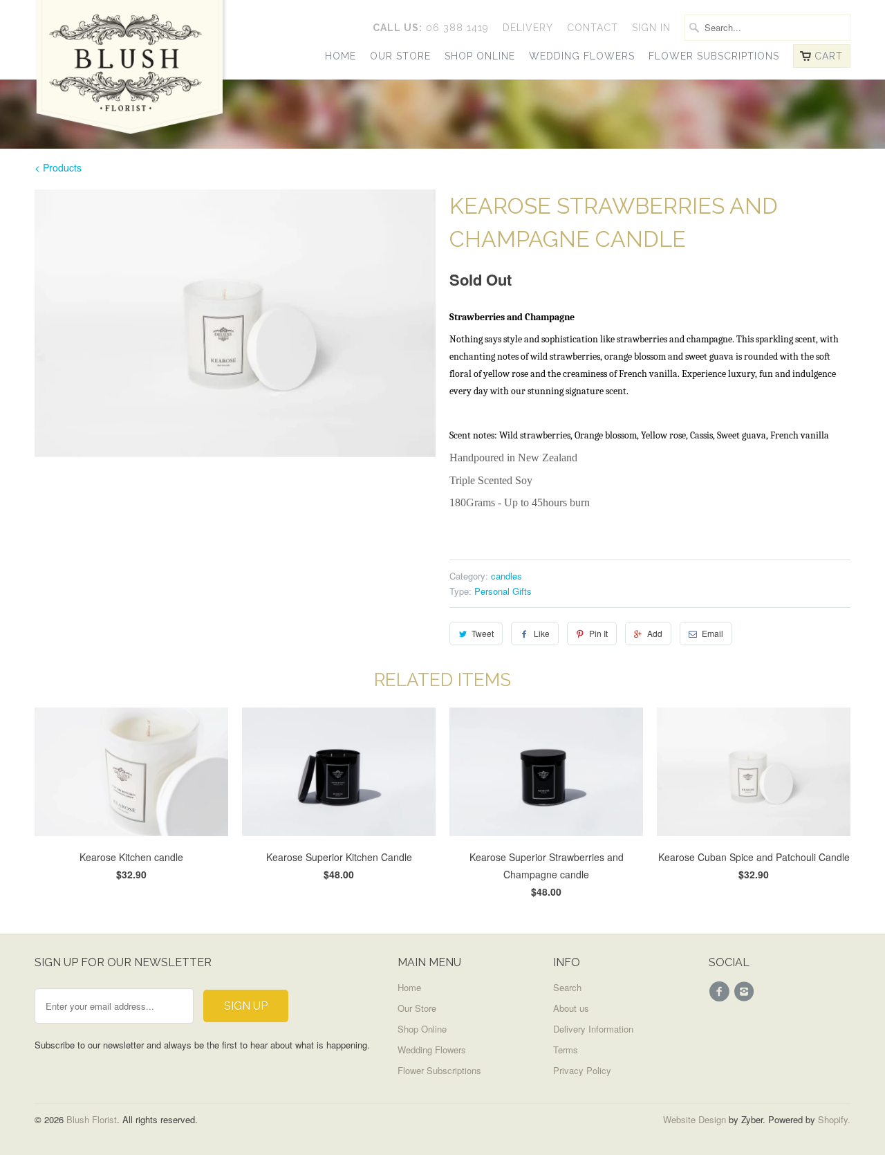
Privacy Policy (582, 1070)
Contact (592, 27)
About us (571, 1008)
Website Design (694, 1119)
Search (567, 987)
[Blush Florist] (131, 75)
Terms (565, 1049)
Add (654, 633)
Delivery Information (593, 1028)
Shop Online (480, 56)
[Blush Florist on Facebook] (721, 991)
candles (506, 575)
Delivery (528, 27)
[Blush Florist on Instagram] (746, 991)
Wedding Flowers (582, 56)
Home (340, 56)
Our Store (400, 56)
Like (542, 633)
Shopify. (832, 1119)
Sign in (651, 27)
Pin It (598, 633)
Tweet (483, 633)
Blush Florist (91, 1119)
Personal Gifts (503, 591)
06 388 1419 (431, 27)
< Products (58, 167)
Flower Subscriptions (714, 56)
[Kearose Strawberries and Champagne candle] (235, 323)
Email (712, 633)
